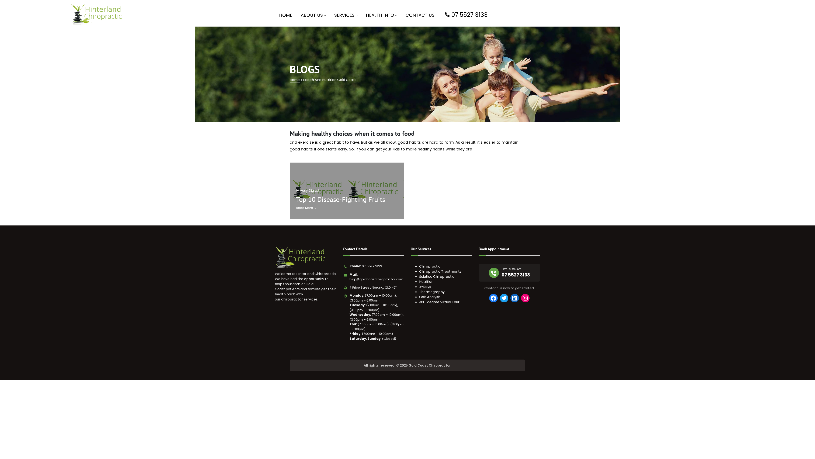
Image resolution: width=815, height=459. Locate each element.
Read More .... (306, 207)
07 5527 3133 (372, 266)
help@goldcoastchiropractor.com (376, 279)
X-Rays (425, 286)
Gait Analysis (429, 297)
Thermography (432, 291)
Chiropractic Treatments (440, 271)
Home (295, 79)
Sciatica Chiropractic (436, 276)
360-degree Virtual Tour (439, 302)
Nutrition (426, 281)
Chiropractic (429, 266)
